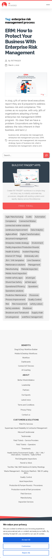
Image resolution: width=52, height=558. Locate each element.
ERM (42, 138)
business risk (13, 135)
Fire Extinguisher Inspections (26, 459)
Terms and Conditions (26, 405)
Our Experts (26, 395)
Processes (34, 295)
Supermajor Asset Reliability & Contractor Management (26, 428)
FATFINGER (16, 61)
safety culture (36, 304)
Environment (37, 243)
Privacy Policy (26, 410)
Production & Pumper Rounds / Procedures (26, 485)
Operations (33, 286)
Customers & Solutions (26, 420)
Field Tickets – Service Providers (26, 440)
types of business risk (25, 143)
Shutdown (27, 308)
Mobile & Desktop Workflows (26, 354)
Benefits (25, 345)
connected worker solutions (18, 225)
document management (16, 238)
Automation (40, 217)
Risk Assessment (19, 304)
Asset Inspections (26, 481)
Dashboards (25, 362)
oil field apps (30, 282)
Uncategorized (12, 317)
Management (34, 265)
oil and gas (30, 278)
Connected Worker (27, 221)
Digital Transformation (30, 234)
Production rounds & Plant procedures (26, 490)
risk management (27, 140)
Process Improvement (15, 299)
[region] (26, 539)
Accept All (26, 540)
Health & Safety (13, 252)
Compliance (11, 221)
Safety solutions (13, 308)
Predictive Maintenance (16, 295)
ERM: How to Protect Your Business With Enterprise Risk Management (21, 41)
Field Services (26, 494)
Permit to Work (26, 463)
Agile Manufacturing (14, 217)
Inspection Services (26, 502)
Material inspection (29, 269)
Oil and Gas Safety (14, 282)
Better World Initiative (26, 380)
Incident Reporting (31, 252)
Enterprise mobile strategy (17, 243)
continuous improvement (17, 230)
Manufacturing (12, 269)
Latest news (26, 400)
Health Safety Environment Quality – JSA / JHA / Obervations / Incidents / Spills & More (26, 454)
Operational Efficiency (15, 286)
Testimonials (26, 436)
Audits (29, 217)
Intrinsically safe (31, 256)
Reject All (26, 553)
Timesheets (26, 449)
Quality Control (34, 299)
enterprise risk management (31, 135)
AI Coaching (26, 370)
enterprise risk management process (23, 138)
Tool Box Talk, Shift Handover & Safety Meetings (26, 467)
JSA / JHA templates (15, 260)
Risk (7, 304)
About (26, 375)
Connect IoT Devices (26, 366)
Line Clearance (33, 260)
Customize (26, 546)
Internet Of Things (13, 256)
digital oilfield (11, 234)
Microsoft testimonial (26, 432)
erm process (13, 140)
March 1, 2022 (13, 65)
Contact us (26, 415)
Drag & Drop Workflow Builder (26, 349)
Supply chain (37, 312)
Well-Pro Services (26, 424)
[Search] (46, 155)
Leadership (26, 385)
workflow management (32, 317)
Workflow (26, 358)
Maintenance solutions (15, 265)
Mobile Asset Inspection (16, 273)
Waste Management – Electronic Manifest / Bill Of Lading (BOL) (26, 472)
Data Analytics (37, 230)
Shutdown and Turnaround (17, 312)
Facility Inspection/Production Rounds (22, 247)
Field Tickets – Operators (26, 445)
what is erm (37, 146)
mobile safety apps (14, 278)
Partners (26, 390)
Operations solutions (14, 291)
